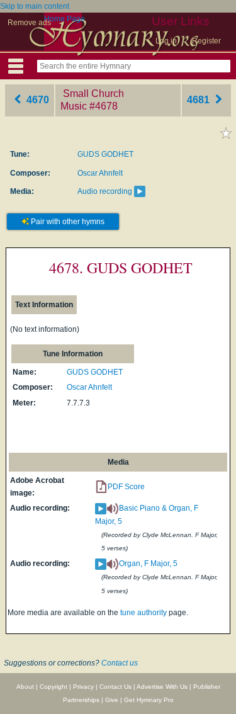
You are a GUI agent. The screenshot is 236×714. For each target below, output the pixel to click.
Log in (166, 41)
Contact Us (115, 686)
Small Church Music (92, 100)
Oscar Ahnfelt (100, 173)
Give (111, 699)
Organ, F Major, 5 (148, 563)
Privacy (83, 686)
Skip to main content (34, 6)
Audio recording (104, 191)
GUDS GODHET (105, 154)
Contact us (119, 663)
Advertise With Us (162, 686)
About (25, 686)
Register (206, 41)
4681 (199, 99)
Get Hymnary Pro (149, 699)
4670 (36, 99)
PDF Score (126, 486)
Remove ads (29, 22)
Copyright (53, 686)
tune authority (143, 612)
